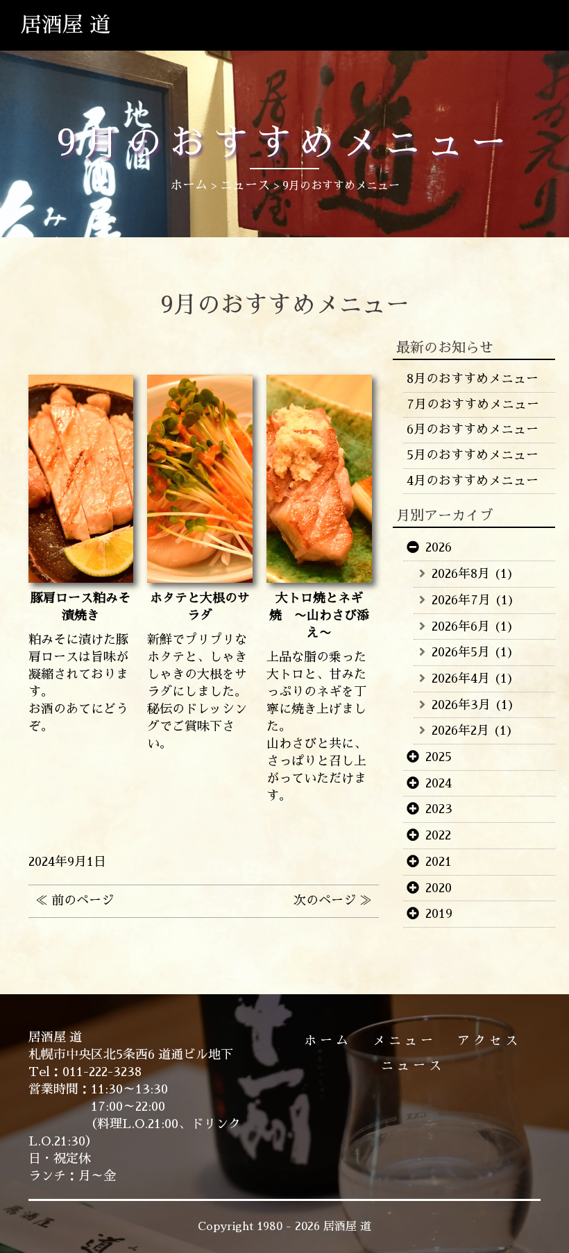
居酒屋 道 (65, 25)
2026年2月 (460, 730)
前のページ (82, 900)
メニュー (404, 1040)
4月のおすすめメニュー (472, 481)
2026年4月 (461, 678)
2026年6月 (461, 626)
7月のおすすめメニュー (473, 404)
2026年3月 (461, 705)
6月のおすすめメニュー (472, 429)
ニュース (413, 1065)
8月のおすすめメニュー (472, 379)
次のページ (325, 900)
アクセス (489, 1040)
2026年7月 (461, 600)
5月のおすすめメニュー (472, 455)
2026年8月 (461, 574)
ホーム (328, 1040)
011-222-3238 (102, 1072)
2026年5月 (461, 652)
